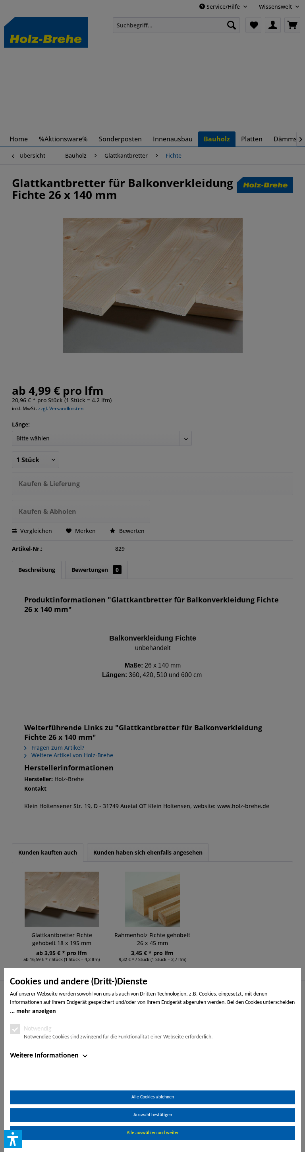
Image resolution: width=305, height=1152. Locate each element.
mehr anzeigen (36, 1011)
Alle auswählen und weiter (153, 1133)
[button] (13, 1139)
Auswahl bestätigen (152, 1115)
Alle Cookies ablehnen (152, 1097)
